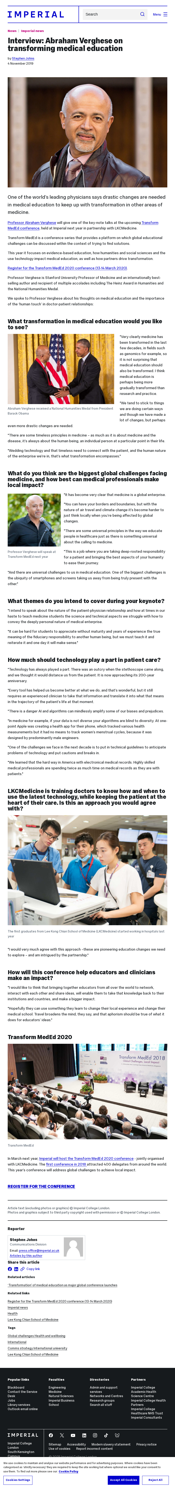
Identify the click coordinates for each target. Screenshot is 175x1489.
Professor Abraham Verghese (32, 222)
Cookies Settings (18, 1480)
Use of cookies (59, 1449)
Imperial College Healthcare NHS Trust (147, 1411)
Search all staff (101, 1405)
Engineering (57, 1387)
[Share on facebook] (10, 1269)
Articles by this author (26, 1256)
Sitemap (55, 1444)
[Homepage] (43, 14)
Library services (19, 1405)
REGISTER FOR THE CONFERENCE (41, 1186)
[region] (87, 1473)
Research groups (102, 1400)
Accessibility (76, 1444)
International (17, 1342)
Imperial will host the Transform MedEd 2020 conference (86, 1158)
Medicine (55, 1392)
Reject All (155, 1480)
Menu (157, 14)
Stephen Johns (23, 58)
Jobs (11, 1400)
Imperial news (32, 31)
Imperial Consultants (146, 1417)
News (12, 31)
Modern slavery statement (111, 1444)
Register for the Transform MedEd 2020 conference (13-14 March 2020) (67, 268)
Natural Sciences (61, 1396)
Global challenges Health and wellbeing (36, 1336)
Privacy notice (146, 1444)
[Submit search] (142, 14)
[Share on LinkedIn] (16, 1269)
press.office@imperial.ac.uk (39, 1250)
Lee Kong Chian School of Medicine (33, 1320)
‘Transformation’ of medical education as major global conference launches (62, 1285)
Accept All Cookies (123, 1480)
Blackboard (16, 1387)
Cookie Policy (68, 1471)
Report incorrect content (94, 1449)
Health (13, 1313)
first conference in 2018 (66, 1164)
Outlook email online (23, 1409)
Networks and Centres (106, 1396)
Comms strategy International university (37, 1348)
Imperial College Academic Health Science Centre (143, 1391)
